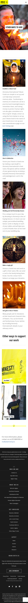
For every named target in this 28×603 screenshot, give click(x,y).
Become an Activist (14, 516)
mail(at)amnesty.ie (8, 442)
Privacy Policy (6, 576)
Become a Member (14, 513)
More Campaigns (14, 503)
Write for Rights (14, 488)
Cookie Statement (21, 576)
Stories (14, 546)
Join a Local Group (14, 519)
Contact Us (14, 472)
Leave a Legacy (14, 528)
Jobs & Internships (14, 571)
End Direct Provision (14, 491)
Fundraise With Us (14, 525)
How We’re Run (14, 475)
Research (14, 549)
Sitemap (20, 578)
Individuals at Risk (14, 494)
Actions (14, 543)
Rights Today (14, 478)
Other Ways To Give (14, 531)
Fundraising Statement (12, 578)
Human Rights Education (14, 500)
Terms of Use (13, 576)
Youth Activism (14, 522)
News (14, 540)
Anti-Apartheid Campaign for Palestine (14, 497)
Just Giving (6, 126)
